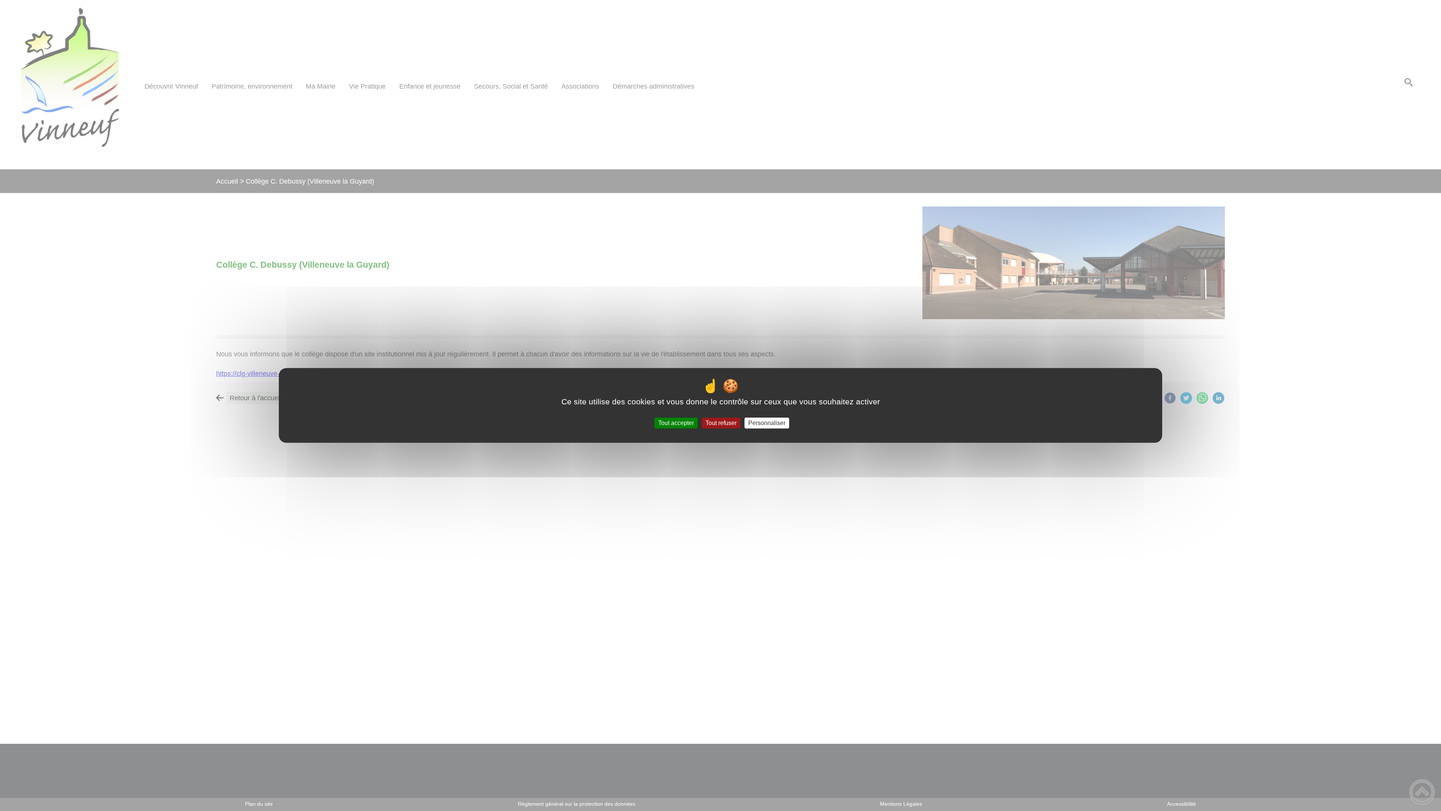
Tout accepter (676, 423)
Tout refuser (721, 423)
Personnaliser (766, 423)
